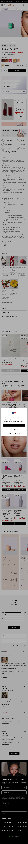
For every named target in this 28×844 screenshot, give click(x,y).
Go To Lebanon (14, 429)
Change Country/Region (14, 433)
